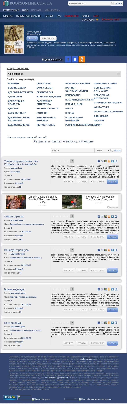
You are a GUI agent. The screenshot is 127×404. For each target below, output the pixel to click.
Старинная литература (108, 102)
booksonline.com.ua (89, 359)
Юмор (97, 125)
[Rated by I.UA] (24, 399)
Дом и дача (44, 83)
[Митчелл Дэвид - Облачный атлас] (14, 53)
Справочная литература (101, 97)
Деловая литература (20, 92)
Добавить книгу (111, 19)
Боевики (13, 83)
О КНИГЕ (68, 181)
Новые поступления (28, 16)
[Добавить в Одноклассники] (109, 161)
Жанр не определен (49, 96)
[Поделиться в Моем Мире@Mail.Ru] (105, 161)
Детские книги (17, 113)
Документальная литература (18, 119)
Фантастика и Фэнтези (108, 111)
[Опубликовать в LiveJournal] (102, 161)
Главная (8, 16)
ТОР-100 (49, 16)
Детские (13, 108)
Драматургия (45, 92)
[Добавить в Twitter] (112, 161)
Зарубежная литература (44, 102)
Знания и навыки (47, 108)
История (42, 113)
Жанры (86, 16)
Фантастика (101, 107)
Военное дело (17, 88)
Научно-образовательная (76, 89)
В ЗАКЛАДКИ (89, 19)
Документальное (18, 125)
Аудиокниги (71, 16)
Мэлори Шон (16, 168)
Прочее (69, 113)
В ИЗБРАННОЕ (48, 38)
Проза (69, 108)
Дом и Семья (44, 88)
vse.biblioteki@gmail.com (56, 378)
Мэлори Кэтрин (18, 254)
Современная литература (102, 89)
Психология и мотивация (74, 119)
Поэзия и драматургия (79, 99)
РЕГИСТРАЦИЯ (11, 10)
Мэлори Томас (17, 220)
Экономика (101, 116)
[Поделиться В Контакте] (116, 161)
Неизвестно (72, 95)
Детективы (15, 96)
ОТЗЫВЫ (82, 181)
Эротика (99, 120)
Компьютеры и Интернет (46, 119)
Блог (96, 16)
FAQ (59, 16)
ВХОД (25, 10)
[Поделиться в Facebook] (99, 161)
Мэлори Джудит (18, 293)
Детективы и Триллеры (16, 102)
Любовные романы (77, 83)
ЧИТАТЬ (32, 38)
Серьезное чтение (105, 83)
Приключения (74, 104)
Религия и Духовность (79, 125)
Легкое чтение (46, 125)
